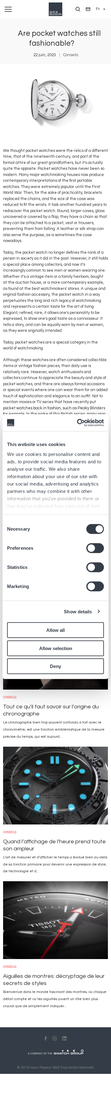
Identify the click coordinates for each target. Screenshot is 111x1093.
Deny (55, 666)
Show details (78, 611)
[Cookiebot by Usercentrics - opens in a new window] (78, 423)
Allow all (55, 630)
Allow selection (55, 648)
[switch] (95, 548)
